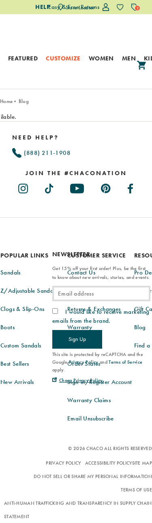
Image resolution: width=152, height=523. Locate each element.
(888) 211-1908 (46, 153)
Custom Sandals (20, 345)
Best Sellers (14, 364)
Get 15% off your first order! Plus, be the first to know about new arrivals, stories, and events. (101, 273)
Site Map (142, 463)
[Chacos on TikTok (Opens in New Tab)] (49, 187)
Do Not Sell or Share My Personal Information (93, 476)
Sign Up (77, 339)
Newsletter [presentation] (71, 254)
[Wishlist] (120, 7)
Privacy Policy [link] (83, 362)
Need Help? (35, 137)
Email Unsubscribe (90, 418)
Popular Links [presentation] (24, 255)
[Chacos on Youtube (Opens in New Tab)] (77, 187)
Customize (63, 58)
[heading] (76, 173)
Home (6, 101)
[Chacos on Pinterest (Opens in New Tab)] (106, 187)
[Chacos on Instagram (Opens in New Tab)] (23, 187)
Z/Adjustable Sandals (28, 291)
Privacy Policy (63, 463)
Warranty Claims (89, 400)
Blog (24, 101)
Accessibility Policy (108, 463)
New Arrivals (17, 382)
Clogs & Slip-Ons (22, 309)
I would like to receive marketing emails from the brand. (101, 316)
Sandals (10, 272)
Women (101, 58)
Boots (7, 327)
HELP (42, 7)
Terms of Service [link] (125, 362)
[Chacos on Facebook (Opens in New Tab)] (131, 187)
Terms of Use (136, 490)
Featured (23, 58)
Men (129, 58)
